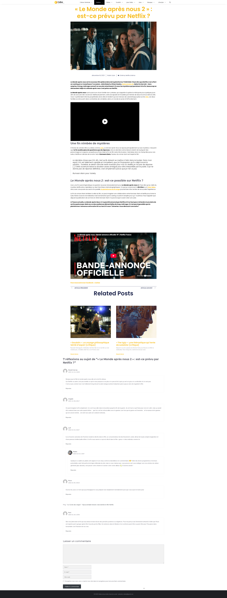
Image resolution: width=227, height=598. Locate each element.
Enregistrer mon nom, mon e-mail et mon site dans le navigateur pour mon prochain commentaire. (95, 581)
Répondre (68, 388)
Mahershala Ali (128, 84)
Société (118, 2)
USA (146, 97)
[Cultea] (59, 2)
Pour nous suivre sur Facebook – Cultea (85, 283)
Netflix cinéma (130, 75)
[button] (170, 2)
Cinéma (98, 2)
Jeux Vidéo (129, 2)
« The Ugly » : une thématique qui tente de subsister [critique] (135, 343)
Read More (74, 354)
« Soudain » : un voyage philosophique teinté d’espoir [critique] (89, 343)
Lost (101, 148)
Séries (108, 2)
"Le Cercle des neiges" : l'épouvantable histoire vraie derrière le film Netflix (90, 505)
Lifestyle (161, 2)
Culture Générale (85, 2)
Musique (149, 2)
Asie (140, 2)
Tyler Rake (151, 187)
